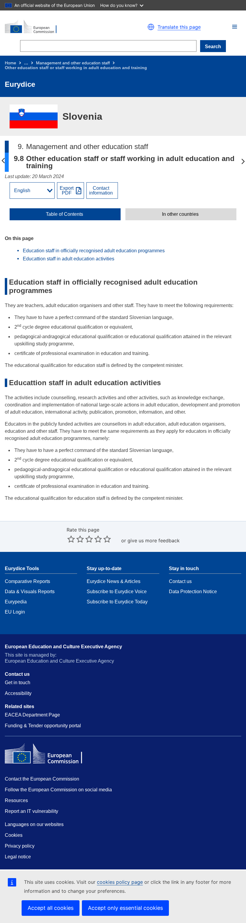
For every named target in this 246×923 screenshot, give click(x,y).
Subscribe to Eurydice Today (117, 601)
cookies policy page (120, 882)
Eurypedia (16, 601)
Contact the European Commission (42, 778)
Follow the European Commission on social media (58, 789)
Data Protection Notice (193, 591)
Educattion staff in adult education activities (68, 258)
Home (10, 62)
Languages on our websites (34, 824)
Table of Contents (64, 214)
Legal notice (18, 856)
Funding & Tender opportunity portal (43, 725)
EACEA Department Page (32, 714)
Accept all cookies (51, 908)
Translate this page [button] (179, 27)
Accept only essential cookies (125, 908)
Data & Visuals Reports (30, 591)
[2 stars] (76, 539)
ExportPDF (67, 190)
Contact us (180, 581)
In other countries (180, 214)
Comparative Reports (27, 581)
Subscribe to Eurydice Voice (117, 591)
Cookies (13, 835)
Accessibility (18, 693)
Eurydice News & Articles (113, 581)
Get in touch (17, 682)
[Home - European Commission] (61, 27)
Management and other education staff (73, 62)
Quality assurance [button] (243, 161)
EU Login (15, 611)
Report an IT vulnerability (31, 811)
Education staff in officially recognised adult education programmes (94, 250)
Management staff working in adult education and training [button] (3, 161)
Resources (16, 800)
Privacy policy (19, 845)
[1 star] (71, 539)
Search (213, 46)
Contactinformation (101, 190)
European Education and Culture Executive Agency (63, 646)
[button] (234, 26)
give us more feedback (154, 541)
